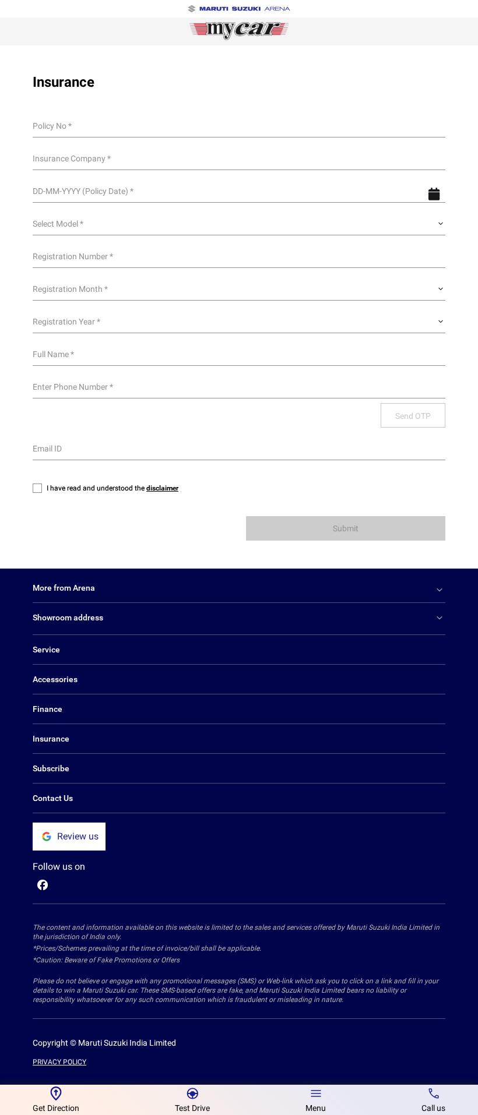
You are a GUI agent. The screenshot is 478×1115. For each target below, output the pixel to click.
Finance (47, 709)
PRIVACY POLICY (59, 1062)
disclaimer (162, 488)
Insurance (51, 738)
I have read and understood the (112, 488)
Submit (345, 528)
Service (46, 649)
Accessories (55, 679)
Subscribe (51, 768)
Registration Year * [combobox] (66, 321)
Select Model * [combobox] (58, 223)
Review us (78, 836)
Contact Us (53, 798)
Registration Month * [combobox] (70, 289)
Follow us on (59, 866)
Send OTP (413, 416)
